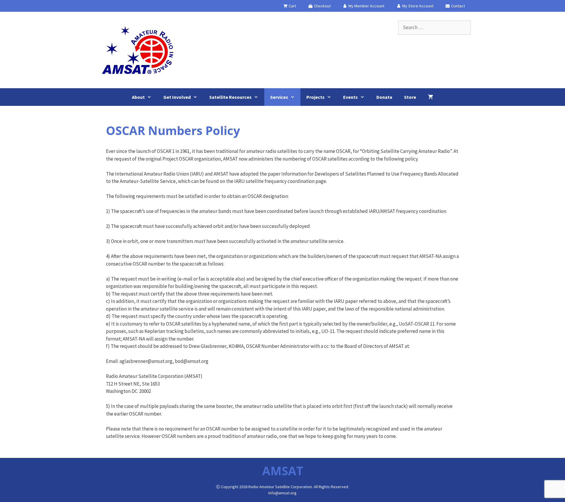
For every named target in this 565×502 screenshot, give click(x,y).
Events (350, 97)
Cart (292, 6)
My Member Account (366, 6)
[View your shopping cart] (430, 97)
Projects (315, 97)
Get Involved (177, 97)
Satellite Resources (230, 97)
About (138, 97)
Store (410, 97)
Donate (384, 97)
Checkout (322, 6)
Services (279, 97)
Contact (457, 6)
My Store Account (417, 6)
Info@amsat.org (282, 493)
